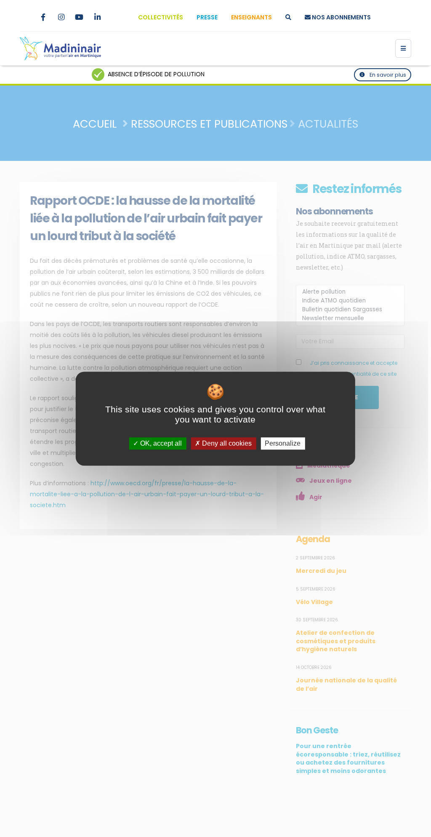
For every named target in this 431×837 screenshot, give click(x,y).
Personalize (283, 443)
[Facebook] (43, 17)
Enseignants (251, 17)
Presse (207, 17)
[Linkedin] (97, 17)
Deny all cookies (226, 443)
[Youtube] (79, 17)
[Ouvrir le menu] (403, 48)
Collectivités (160, 17)
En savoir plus (387, 74)
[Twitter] (25, 17)
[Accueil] (60, 48)
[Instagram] (61, 17)
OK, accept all (160, 443)
